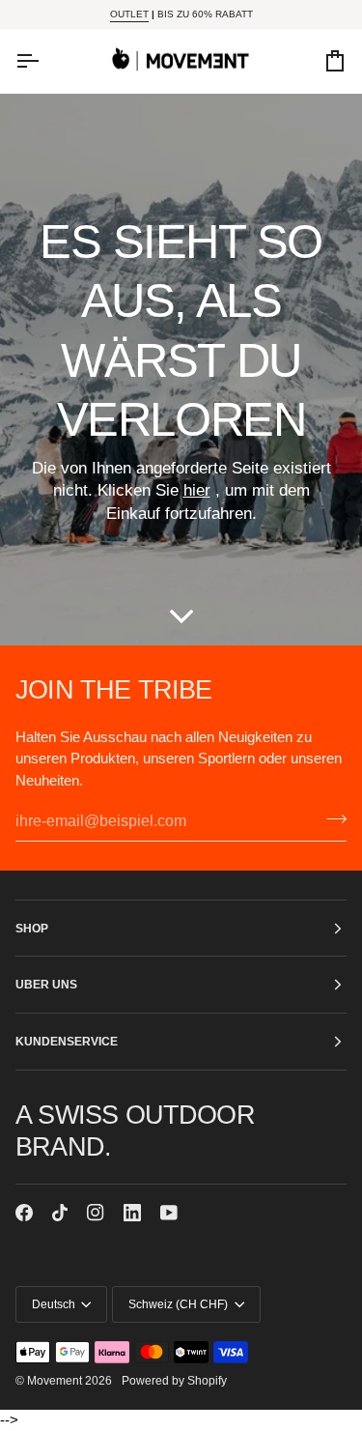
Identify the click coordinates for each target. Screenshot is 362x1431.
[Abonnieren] (331, 818)
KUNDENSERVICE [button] (66, 1041)
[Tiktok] (60, 1212)
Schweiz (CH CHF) (178, 1304)
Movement (54, 1380)
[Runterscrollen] (181, 616)
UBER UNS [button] (46, 984)
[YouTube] (169, 1212)
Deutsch (53, 1304)
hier (196, 491)
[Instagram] (95, 1212)
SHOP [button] (31, 928)
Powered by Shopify (174, 1380)
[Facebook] (24, 1212)
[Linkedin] (132, 1212)
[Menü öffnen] (44, 60)
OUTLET (129, 14)
